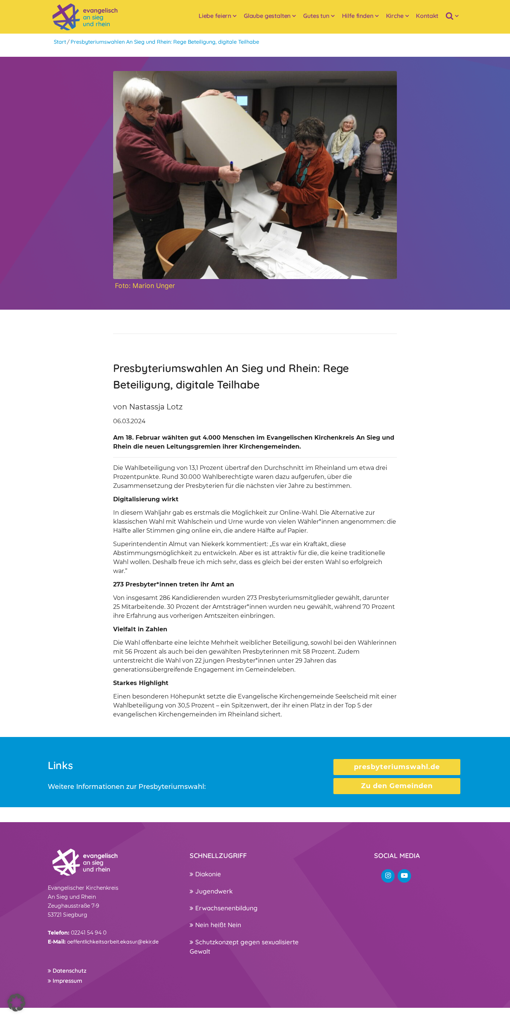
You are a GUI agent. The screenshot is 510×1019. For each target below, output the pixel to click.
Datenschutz (68, 970)
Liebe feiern (215, 15)
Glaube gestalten (267, 15)
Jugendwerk (213, 891)
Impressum (66, 980)
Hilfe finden (357, 15)
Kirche (395, 15)
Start (60, 41)
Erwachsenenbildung (225, 908)
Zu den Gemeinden (397, 786)
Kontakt (427, 15)
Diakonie (207, 874)
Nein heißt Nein (217, 925)
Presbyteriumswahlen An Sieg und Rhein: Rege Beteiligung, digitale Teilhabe (165, 41)
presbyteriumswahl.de (397, 767)
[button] (16, 1002)
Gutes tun (316, 15)
